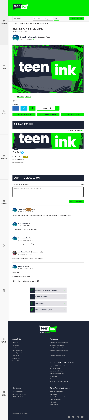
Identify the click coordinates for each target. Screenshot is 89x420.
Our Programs (16, 348)
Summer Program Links (56, 391)
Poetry (4, 68)
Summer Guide (4, 342)
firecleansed (22, 224)
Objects (28, 96)
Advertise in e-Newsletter (57, 355)
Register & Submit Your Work (58, 366)
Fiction (4, 113)
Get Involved (53, 379)
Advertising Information (57, 345)
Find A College (40, 303)
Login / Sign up (76, 18)
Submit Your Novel (55, 368)
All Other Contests (17, 397)
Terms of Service (17, 361)
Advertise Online (55, 353)
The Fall (16, 152)
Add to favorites (47, 114)
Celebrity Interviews (18, 353)
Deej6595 (21, 209)
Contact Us (15, 345)
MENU (16, 18)
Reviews (4, 203)
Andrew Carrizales (29, 37)
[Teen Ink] (20, 7)
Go (56, 18)
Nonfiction (4, 158)
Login (79, 184)
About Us (15, 342)
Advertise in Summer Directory (59, 350)
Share (15, 104)
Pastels (29, 24)
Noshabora (19, 157)
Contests (4, 293)
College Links (53, 394)
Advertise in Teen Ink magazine (59, 342)
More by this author (26, 39)
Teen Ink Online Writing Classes (59, 397)
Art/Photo (4, 248)
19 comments (19, 162)
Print (15, 101)
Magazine (4, 23)
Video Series (53, 402)
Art (21, 24)
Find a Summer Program (43, 310)
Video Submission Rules (57, 373)
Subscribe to (46, 290)
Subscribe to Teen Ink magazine (59, 381)
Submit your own (72, 114)
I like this (50, 108)
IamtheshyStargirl (24, 252)
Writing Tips (53, 376)
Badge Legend (54, 404)
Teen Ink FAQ (16, 355)
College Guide (4, 395)
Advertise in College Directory (58, 348)
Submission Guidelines (56, 371)
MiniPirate (22, 266)
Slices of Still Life (41, 24)
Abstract (20, 96)
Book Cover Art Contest (19, 394)
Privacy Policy (16, 358)
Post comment (76, 201)
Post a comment (23, 114)
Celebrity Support (17, 350)
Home (14, 24)
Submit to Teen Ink (41, 297)
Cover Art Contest (17, 391)
